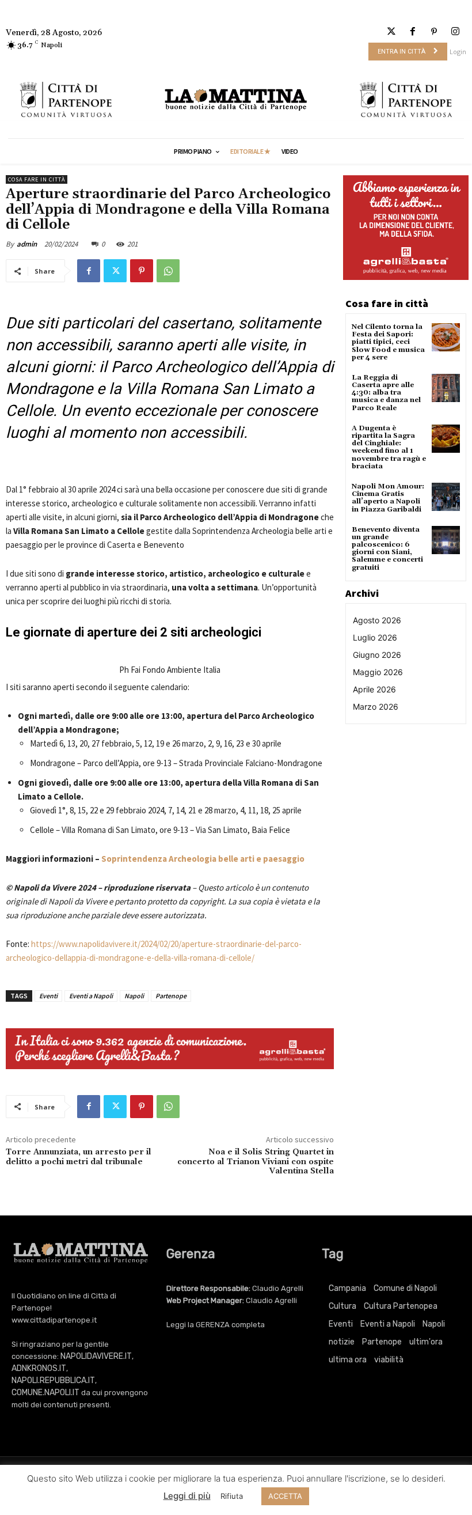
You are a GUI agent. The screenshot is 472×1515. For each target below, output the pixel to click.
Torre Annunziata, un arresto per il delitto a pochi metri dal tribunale (78, 1157)
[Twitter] (391, 32)
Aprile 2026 (374, 689)
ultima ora (348, 1360)
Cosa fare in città (36, 179)
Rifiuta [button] (231, 1496)
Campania (347, 1288)
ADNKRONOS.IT (39, 1368)
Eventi (48, 995)
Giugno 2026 (377, 655)
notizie (342, 1342)
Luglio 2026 (375, 637)
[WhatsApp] (168, 270)
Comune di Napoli (405, 1288)
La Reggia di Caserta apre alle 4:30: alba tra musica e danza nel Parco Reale (386, 392)
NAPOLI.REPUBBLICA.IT (53, 1380)
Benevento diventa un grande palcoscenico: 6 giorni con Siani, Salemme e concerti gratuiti (387, 548)
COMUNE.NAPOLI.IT (45, 1392)
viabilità (389, 1360)
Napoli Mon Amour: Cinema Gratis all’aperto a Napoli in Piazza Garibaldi (388, 498)
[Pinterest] (434, 32)
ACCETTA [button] (285, 1496)
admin (27, 244)
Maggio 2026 (378, 672)
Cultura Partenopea (400, 1306)
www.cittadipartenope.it (54, 1320)
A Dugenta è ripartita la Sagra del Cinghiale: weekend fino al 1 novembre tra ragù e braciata (389, 447)
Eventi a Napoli (91, 995)
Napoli (134, 995)
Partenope (170, 995)
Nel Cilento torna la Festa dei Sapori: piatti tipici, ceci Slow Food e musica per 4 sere (388, 342)
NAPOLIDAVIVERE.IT (96, 1356)
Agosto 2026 (377, 620)
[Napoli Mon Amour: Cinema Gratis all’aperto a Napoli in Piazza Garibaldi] (446, 497)
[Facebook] (412, 32)
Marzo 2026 (375, 706)
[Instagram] (455, 32)
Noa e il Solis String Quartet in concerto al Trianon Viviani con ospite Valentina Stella (255, 1162)
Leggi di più (187, 1495)
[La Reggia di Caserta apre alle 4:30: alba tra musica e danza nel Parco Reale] (446, 388)
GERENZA (213, 1324)
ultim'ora (426, 1342)
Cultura (342, 1306)
